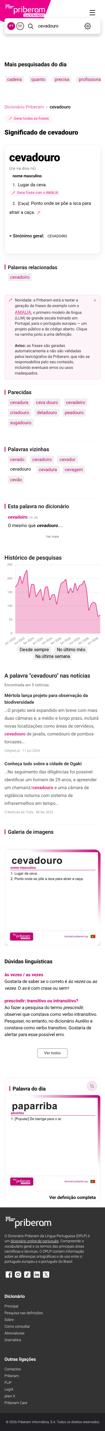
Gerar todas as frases (31, 118)
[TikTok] (27, 1277)
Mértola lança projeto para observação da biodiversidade (46, 699)
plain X (9, 1396)
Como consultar (17, 1327)
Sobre (9, 1320)
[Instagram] (18, 1277)
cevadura (19, 402)
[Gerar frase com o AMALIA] (38, 212)
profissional (90, 79)
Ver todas (52, 1053)
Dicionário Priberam (24, 107)
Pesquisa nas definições (23, 1313)
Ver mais (52, 537)
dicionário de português (35, 1241)
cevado (17, 459)
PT (11, 26)
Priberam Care (15, 1403)
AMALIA (23, 312)
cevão (16, 479)
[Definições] (88, 26)
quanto (38, 79)
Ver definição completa (72, 1197)
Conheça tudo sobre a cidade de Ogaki (42, 763)
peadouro (74, 412)
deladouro (47, 412)
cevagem (74, 469)
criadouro (19, 412)
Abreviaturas (14, 1333)
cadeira (14, 79)
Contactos (12, 1369)
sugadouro (20, 422)
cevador (68, 459)
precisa (62, 79)
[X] (46, 1277)
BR (20, 26)
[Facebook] (8, 1277)
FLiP (7, 1383)
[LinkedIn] (36, 1277)
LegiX (8, 1389)
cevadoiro (20, 277)
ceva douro (47, 402)
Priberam (11, 1376)
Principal (11, 1306)
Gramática (12, 1340)
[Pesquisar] (30, 26)
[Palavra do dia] (92, 1086)
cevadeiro (75, 402)
